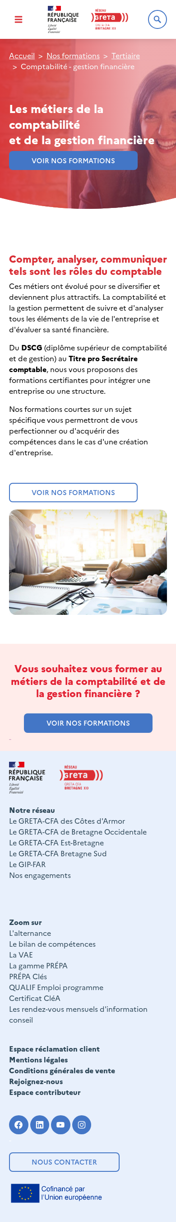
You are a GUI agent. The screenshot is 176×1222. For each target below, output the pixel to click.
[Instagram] (82, 1125)
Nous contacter (64, 1161)
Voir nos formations (73, 160)
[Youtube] (60, 1125)
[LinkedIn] (40, 1125)
